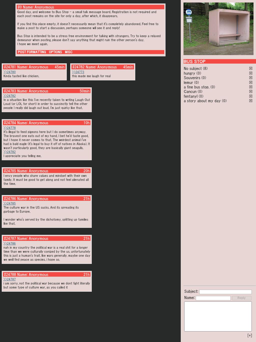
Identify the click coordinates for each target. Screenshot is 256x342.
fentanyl (191, 96)
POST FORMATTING (32, 52)
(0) (198, 73)
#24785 (10, 171)
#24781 (10, 67)
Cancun (190, 91)
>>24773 (78, 72)
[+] (250, 335)
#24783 (10, 91)
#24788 (10, 274)
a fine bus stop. (196, 87)
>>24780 (10, 72)
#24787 (10, 238)
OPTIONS (55, 52)
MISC (68, 52)
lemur (188, 82)
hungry (189, 73)
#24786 (10, 199)
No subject (193, 68)
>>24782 (10, 95)
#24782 (78, 67)
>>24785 (10, 203)
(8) (205, 68)
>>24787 (10, 279)
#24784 (10, 123)
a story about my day (202, 101)
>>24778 (10, 127)
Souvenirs (192, 78)
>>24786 (10, 243)
